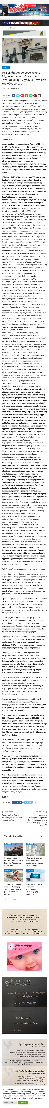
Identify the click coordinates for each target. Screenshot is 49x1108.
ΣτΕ (31, 797)
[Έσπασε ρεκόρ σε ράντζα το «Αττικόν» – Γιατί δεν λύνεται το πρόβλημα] (13, 849)
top (8, 797)
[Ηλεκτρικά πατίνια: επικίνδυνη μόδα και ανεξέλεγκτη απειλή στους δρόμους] (35, 849)
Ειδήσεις (6, 67)
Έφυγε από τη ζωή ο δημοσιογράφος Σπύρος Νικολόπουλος (12, 817)
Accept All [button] (23, 1103)
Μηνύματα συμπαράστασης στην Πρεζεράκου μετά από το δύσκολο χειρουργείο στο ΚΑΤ (36, 820)
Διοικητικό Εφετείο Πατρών (19, 797)
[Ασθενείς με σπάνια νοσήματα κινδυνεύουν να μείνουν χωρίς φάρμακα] (35, 875)
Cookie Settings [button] (9, 1103)
